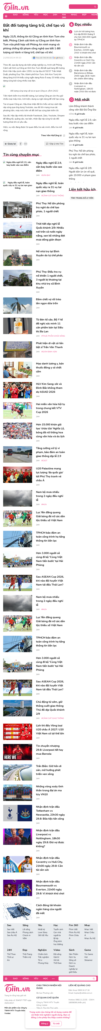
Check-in (27, 935)
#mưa (44, 504)
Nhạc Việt (88, 929)
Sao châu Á (12, 932)
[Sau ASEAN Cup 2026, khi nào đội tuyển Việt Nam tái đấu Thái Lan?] (17, 583)
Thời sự (10, 957)
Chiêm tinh (43, 954)
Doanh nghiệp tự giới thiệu (73, 969)
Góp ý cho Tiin (56, 143)
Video (57, 950)
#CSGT (44, 460)
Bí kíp (56, 938)
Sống (26, 14)
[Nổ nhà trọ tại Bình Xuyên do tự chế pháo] (17, 257)
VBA (25, 938)
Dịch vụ (72, 963)
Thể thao (57, 963)
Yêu (36, 14)
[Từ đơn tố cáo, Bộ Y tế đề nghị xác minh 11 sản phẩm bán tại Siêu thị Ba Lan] (17, 326)
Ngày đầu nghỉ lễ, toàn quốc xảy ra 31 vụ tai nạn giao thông (82, 137)
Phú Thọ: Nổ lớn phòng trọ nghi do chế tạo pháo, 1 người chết (82, 154)
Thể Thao (11, 954)
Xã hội (56, 960)
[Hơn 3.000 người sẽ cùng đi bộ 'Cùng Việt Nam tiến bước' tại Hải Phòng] (17, 559)
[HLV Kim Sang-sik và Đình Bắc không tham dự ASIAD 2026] (17, 390)
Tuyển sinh (58, 929)
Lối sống (26, 929)
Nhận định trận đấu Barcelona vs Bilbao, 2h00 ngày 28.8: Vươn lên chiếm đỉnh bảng (84, 74)
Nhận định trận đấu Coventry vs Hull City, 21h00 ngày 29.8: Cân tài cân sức (84, 61)
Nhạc (74, 14)
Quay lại (11, 143)
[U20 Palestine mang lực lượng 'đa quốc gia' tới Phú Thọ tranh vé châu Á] (17, 475)
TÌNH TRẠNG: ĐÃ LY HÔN (82, 198)
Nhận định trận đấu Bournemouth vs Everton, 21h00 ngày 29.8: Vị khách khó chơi (85, 48)
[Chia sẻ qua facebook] (21, 144)
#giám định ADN (49, 351)
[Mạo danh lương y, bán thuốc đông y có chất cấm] (17, 370)
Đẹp (84, 14)
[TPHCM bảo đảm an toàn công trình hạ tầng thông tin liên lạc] (17, 539)
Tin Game (88, 954)
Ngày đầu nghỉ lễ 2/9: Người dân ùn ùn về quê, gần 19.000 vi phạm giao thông (82, 173)
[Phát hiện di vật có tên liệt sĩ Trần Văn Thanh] (17, 349)
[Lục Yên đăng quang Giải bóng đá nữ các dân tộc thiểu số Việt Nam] (17, 518)
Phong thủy (43, 963)
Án (8, 960)
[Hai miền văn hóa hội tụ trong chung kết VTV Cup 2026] (17, 410)
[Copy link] (25, 144)
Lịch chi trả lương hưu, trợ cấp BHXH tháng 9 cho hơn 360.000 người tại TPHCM (85, 35)
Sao (15, 14)
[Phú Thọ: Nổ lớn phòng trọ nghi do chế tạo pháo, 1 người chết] (17, 210)
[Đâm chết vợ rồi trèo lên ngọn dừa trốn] (17, 305)
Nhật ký (41, 929)
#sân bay (45, 175)
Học (45, 14)
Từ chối (56, 1023)
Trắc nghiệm (43, 957)
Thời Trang (27, 954)
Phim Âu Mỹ (74, 932)
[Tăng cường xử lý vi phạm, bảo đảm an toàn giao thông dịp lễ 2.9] (17, 454)
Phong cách (28, 932)
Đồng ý (44, 1023)
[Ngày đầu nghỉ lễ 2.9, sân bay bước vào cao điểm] (17, 169)
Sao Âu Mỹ (12, 935)
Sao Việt (10, 929)
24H (55, 14)
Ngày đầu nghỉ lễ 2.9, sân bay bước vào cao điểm (82, 121)
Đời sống (57, 954)
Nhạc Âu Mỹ (89, 938)
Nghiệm (42, 950)
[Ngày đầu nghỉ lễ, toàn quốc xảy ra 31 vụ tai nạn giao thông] (17, 189)
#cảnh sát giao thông (52, 195)
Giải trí (56, 957)
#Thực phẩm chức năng (53, 336)
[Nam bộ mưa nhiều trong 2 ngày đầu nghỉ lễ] (17, 498)
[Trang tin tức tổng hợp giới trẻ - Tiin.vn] (16, 6)
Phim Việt (73, 929)
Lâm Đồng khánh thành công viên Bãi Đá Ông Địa (82, 108)
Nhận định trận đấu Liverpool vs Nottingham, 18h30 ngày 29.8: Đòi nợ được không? (85, 89)
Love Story (42, 932)
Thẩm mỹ (27, 957)
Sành (72, 950)
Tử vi (40, 960)
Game (87, 950)
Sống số (72, 960)
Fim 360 (64, 16)
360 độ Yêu (43, 935)
